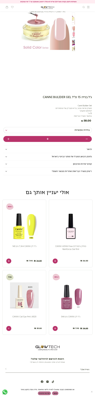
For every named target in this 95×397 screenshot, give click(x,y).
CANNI (58, 12)
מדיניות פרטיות (44, 393)
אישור (55, 393)
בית (64, 12)
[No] (92, 391)
